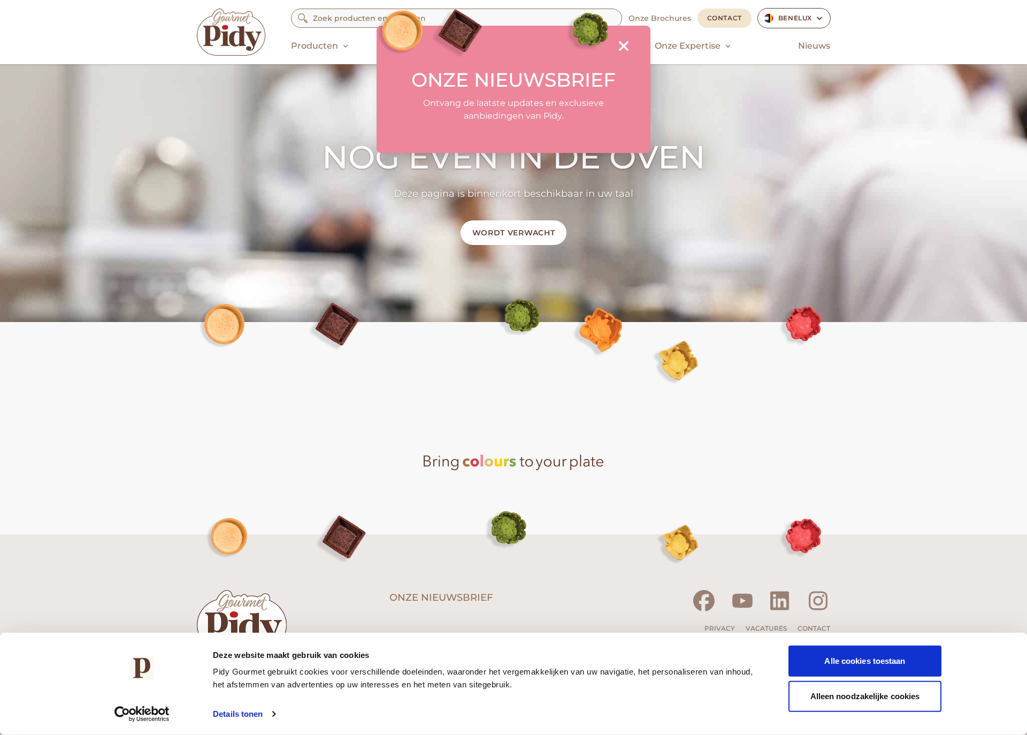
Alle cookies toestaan (864, 660)
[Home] (231, 32)
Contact (724, 18)
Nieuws (814, 46)
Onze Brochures (660, 18)
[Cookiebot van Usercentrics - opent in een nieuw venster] (142, 714)
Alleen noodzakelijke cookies (865, 695)
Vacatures (766, 628)
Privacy (719, 628)
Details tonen (238, 713)
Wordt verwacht (513, 233)
